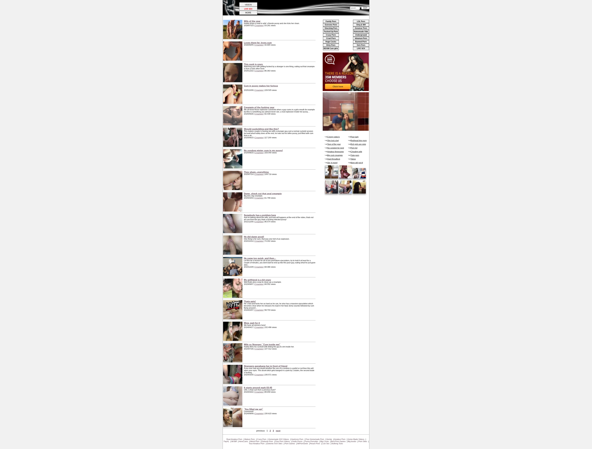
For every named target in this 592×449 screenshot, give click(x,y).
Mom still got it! (357, 163)
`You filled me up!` (253, 409)
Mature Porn (250, 439)
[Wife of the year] (233, 38)
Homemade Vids (361, 31)
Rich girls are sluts (358, 144)
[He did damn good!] (233, 254)
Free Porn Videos (282, 441)
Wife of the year (252, 21)
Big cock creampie (335, 155)
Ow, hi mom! (332, 163)
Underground (361, 35)
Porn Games (290, 444)
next (278, 430)
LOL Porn (361, 21)
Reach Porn (315, 444)
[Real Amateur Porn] (346, 179)
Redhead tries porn (359, 141)
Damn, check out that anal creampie (263, 193)
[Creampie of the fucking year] (233, 125)
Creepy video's (333, 137)
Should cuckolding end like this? (261, 129)
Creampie (259, 25)
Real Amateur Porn (234, 439)
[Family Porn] (360, 179)
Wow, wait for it (252, 323)
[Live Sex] (346, 90)
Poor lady (355, 137)
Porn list (354, 148)
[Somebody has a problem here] (233, 232)
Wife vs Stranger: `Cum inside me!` (262, 344)
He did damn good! (254, 236)
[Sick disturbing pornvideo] (332, 194)
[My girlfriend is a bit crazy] (233, 297)
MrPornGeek (302, 444)
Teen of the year (334, 144)
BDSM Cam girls (331, 48)
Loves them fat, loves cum (258, 42)
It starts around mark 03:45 (258, 387)
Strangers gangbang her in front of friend (265, 366)
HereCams (243, 441)
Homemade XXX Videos (279, 439)
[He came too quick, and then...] (233, 276)
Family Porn (331, 21)
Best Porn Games (338, 441)
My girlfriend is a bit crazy (257, 280)
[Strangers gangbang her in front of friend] (233, 383)
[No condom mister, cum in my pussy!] (233, 168)
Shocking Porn (331, 28)
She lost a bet (333, 141)
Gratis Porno (297, 441)
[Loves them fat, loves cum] (233, 60)
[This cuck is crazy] (233, 82)
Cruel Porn (331, 38)
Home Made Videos (356, 439)
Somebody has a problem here (260, 215)
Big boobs (352, 441)
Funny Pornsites (311, 441)
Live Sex (325, 444)
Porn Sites (362, 441)
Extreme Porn (331, 25)
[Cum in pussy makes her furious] (233, 103)
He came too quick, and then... (260, 258)
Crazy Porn (331, 35)
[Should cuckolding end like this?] (233, 146)
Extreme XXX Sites (274, 444)
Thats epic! (250, 301)
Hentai (329, 439)
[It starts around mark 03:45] (233, 405)
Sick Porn (361, 45)
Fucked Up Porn (331, 31)
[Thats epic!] (233, 319)
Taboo (353, 159)
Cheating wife (356, 152)
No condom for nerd (335, 148)
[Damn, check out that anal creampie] (233, 211)
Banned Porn (361, 42)
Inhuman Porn (361, 38)
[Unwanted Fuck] (346, 194)
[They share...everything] (233, 189)
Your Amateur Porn (257, 444)
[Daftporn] (229, 15)
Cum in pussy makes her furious (261, 86)
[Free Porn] (346, 130)
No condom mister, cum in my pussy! (263, 150)
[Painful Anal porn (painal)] (332, 179)
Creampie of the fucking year (259, 107)
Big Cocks (324, 441)
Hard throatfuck (333, 159)
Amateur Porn (361, 28)
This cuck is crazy (253, 64)
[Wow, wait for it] (233, 340)
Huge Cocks (330, 42)
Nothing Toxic (337, 444)
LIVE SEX (361, 48)
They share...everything (256, 172)
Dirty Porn (330, 45)
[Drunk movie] (360, 194)
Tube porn (355, 155)
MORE (248, 13)
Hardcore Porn (297, 439)
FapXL (226, 441)
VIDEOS (248, 5)
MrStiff (234, 441)
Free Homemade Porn (315, 439)
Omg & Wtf (361, 25)
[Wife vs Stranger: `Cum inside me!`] (233, 362)
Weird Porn (254, 441)
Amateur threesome (335, 152)
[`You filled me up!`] (233, 426)
